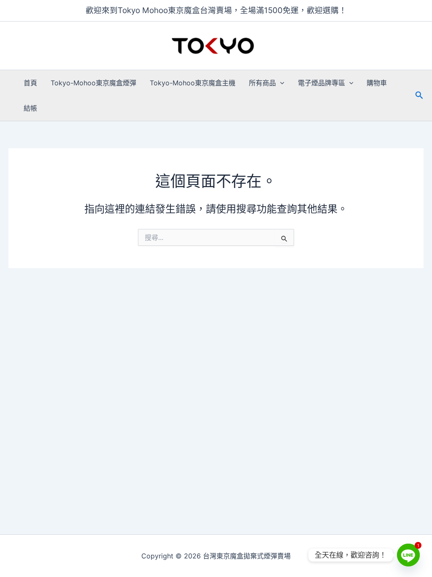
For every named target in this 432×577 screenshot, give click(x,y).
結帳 (30, 108)
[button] (280, 82)
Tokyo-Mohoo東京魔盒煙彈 (93, 83)
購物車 (377, 83)
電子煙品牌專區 (321, 83)
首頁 (30, 83)
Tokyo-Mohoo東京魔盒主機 (192, 83)
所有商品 (262, 83)
